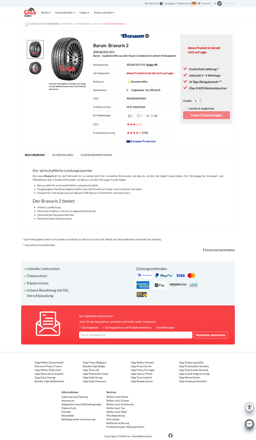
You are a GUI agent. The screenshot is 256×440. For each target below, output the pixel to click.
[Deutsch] (193, 3)
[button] (249, 406)
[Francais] (198, 3)
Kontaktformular (142, 436)
